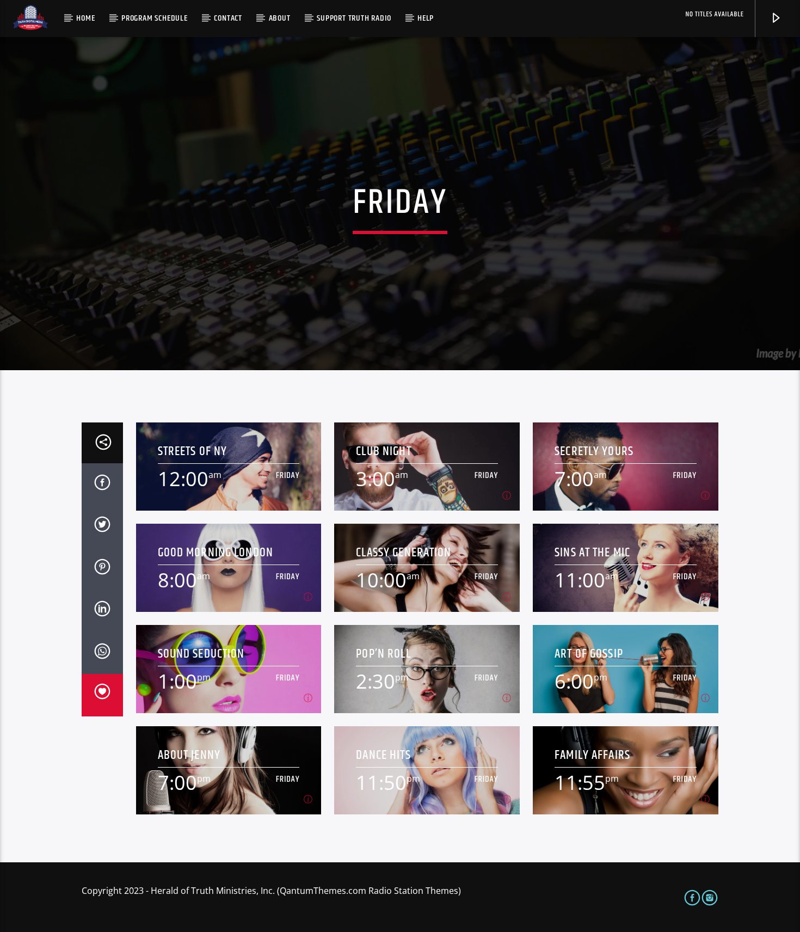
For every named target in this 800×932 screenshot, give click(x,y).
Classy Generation (403, 553)
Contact (228, 18)
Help (425, 18)
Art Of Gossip (589, 654)
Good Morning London (216, 553)
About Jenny (189, 755)
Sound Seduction (201, 654)
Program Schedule (154, 18)
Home (85, 18)
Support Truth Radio (354, 18)
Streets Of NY (192, 451)
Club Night (383, 451)
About (280, 18)
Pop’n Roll (383, 654)
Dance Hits (383, 755)
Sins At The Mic (592, 553)
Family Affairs (592, 755)
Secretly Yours (594, 451)
